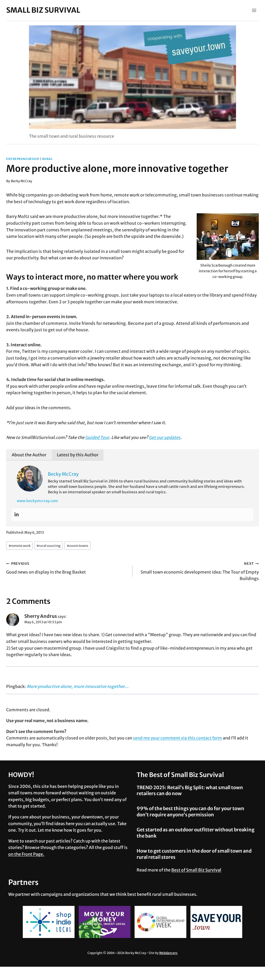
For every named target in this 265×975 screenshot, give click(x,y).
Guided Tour (97, 437)
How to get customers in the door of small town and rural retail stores (194, 854)
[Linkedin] (16, 514)
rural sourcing (48, 546)
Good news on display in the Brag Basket (46, 568)
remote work (20, 546)
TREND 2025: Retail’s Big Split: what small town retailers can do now (190, 790)
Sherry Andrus (40, 616)
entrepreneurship (22, 159)
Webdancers (168, 953)
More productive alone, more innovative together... (78, 686)
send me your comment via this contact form (177, 738)
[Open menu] (254, 10)
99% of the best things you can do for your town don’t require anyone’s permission (190, 811)
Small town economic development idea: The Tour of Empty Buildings (200, 571)
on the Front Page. (26, 854)
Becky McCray (21, 181)
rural (47, 159)
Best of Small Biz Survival (196, 870)
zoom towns (77, 546)
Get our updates (164, 437)
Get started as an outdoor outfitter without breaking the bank (195, 833)
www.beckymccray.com (37, 501)
